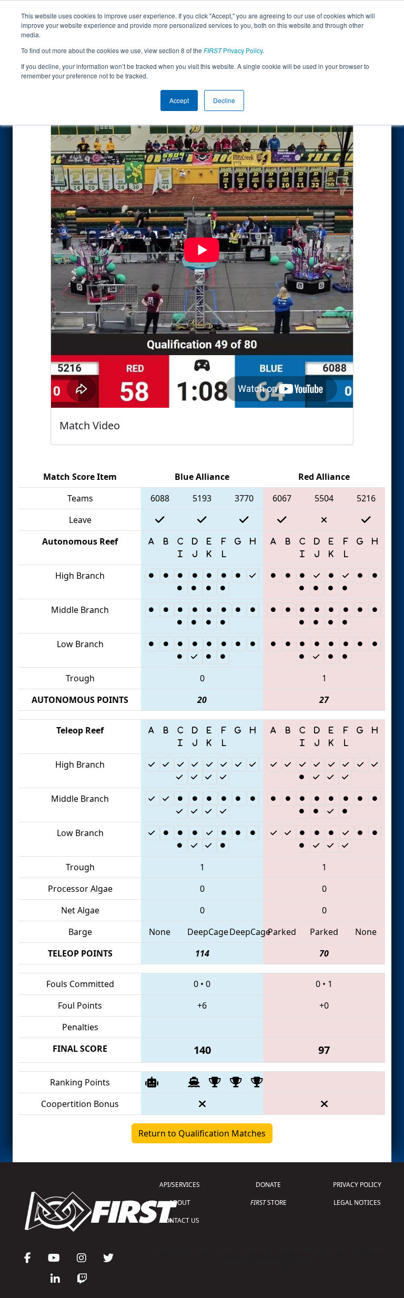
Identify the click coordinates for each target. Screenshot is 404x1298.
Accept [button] (179, 100)
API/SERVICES (179, 1184)
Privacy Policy (233, 50)
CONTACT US (179, 1220)
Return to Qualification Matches (202, 1133)
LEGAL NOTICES (357, 1202)
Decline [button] (224, 100)
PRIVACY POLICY (357, 1184)
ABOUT (179, 1202)
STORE (268, 1202)
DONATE (268, 1184)
